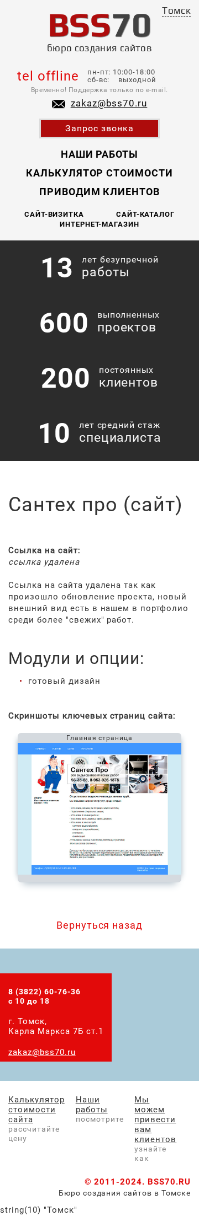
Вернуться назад (99, 925)
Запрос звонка (99, 128)
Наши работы (100, 154)
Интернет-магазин (100, 224)
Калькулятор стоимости (99, 173)
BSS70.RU (169, 1182)
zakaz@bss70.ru (109, 103)
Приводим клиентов (99, 191)
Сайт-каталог (145, 214)
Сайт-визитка (54, 214)
